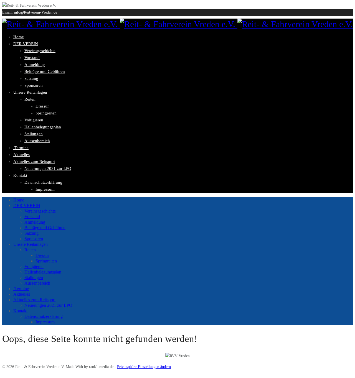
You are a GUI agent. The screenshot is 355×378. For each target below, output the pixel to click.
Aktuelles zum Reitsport (34, 161)
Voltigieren (33, 120)
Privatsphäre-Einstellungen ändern (144, 367)
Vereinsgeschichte (39, 50)
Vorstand (32, 57)
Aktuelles (21, 154)
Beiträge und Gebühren (44, 71)
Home (18, 37)
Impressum (45, 189)
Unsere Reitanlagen (30, 92)
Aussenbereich (37, 141)
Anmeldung (34, 64)
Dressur (42, 106)
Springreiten (46, 113)
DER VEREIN (25, 44)
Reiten (30, 99)
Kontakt (20, 175)
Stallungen (33, 134)
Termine (21, 147)
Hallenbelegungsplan (42, 127)
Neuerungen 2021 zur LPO (47, 168)
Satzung (31, 78)
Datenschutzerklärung (43, 182)
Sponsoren (33, 85)
